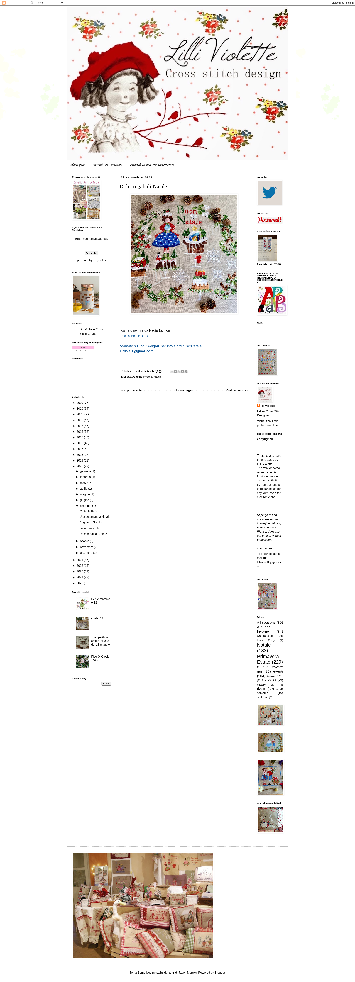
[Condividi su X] (179, 371)
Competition (265, 635)
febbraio (86, 477)
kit (274, 680)
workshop (262, 697)
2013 (80, 426)
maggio (85, 494)
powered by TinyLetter (91, 260)
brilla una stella (89, 528)
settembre (87, 505)
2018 (80, 454)
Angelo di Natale (91, 522)
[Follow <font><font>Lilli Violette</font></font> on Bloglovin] (83, 349)
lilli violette (268, 405)
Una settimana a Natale (95, 516)
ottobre (85, 541)
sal (276, 689)
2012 (80, 420)
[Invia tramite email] (172, 371)
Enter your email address (91, 238)
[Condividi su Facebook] (182, 371)
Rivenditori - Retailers (107, 165)
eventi (278, 671)
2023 (80, 571)
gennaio (86, 471)
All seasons (266, 622)
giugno (85, 500)
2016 (80, 443)
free (264, 680)
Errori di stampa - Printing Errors (151, 165)
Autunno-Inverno (142, 376)
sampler (262, 693)
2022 (80, 565)
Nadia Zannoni (160, 330)
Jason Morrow (187, 972)
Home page (77, 165)
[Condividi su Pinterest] (186, 371)
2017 (80, 448)
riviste (261, 689)
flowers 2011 (275, 676)
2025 (80, 583)
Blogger (220, 972)
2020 (80, 466)
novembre (87, 547)
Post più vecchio (237, 390)
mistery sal (265, 684)
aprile (84, 488)
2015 (80, 437)
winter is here (88, 510)
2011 (80, 414)
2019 (80, 460)
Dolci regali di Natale (93, 533)
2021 (80, 560)
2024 (80, 577)
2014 (80, 431)
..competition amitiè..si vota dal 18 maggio (100, 641)
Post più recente (131, 390)
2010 (80, 408)
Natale (157, 376)
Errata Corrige (266, 640)
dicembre (86, 552)
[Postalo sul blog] (175, 371)
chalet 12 (97, 618)
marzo (84, 482)
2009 (80, 402)
